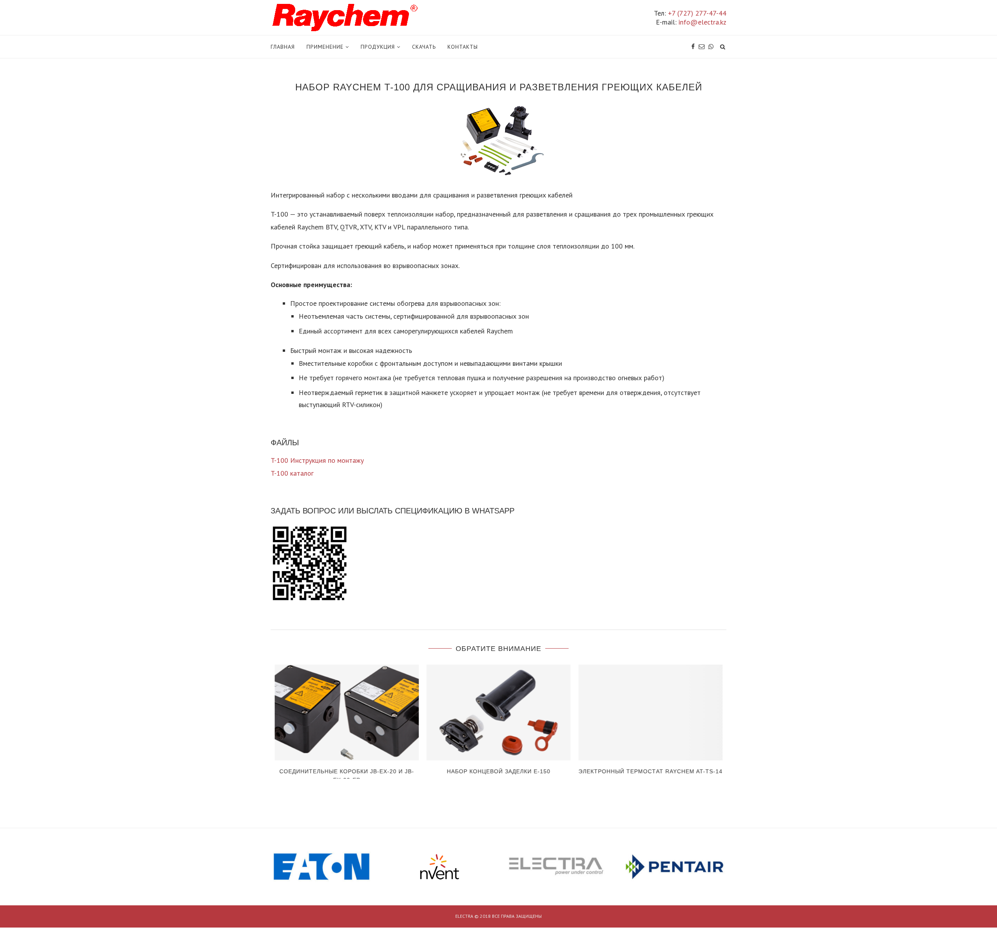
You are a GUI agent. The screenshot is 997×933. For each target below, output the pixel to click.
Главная (283, 46)
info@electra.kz (702, 22)
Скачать (424, 46)
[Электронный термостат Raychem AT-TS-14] (498, 713)
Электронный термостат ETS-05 (651, 771)
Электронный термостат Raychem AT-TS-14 (498, 771)
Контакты (462, 46)
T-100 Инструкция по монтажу (317, 460)
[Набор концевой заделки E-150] (347, 713)
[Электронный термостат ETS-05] (650, 713)
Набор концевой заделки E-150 (346, 771)
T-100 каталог (292, 473)
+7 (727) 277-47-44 (697, 13)
